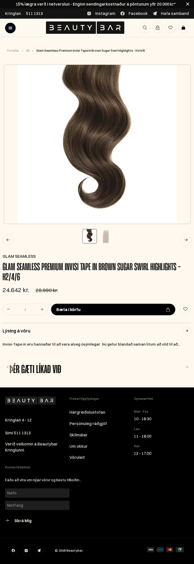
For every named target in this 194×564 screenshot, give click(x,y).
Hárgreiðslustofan (87, 412)
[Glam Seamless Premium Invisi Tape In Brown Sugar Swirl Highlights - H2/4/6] (97, 144)
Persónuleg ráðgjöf (88, 423)
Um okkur (78, 446)
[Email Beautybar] (39, 550)
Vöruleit (77, 457)
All (28, 50)
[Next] (185, 239)
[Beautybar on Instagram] (26, 550)
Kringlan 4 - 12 (18, 419)
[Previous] (8, 239)
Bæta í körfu (68, 309)
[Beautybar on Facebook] (13, 550)
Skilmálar (78, 434)
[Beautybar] (85, 27)
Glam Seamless (19, 256)
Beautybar (74, 550)
